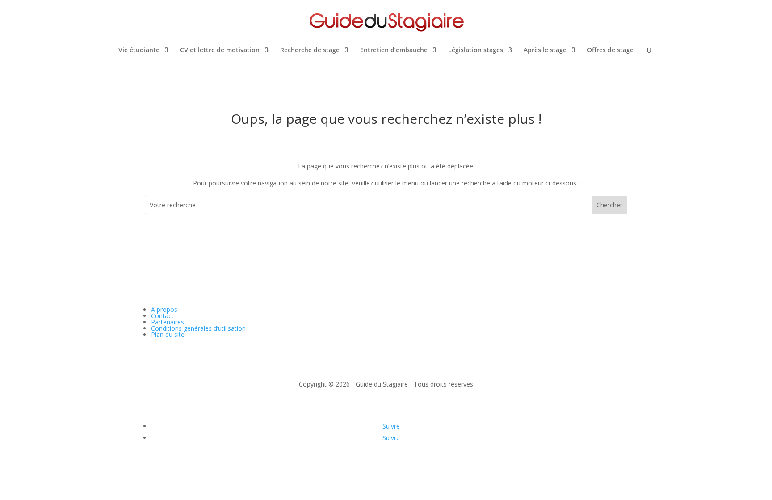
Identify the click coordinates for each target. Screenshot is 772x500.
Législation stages (475, 50)
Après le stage (545, 50)
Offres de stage (610, 50)
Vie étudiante (138, 50)
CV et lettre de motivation (220, 50)
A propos (164, 309)
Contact (162, 315)
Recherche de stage (310, 50)
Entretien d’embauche (394, 50)
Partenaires (167, 322)
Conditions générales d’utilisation (198, 328)
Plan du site (168, 334)
